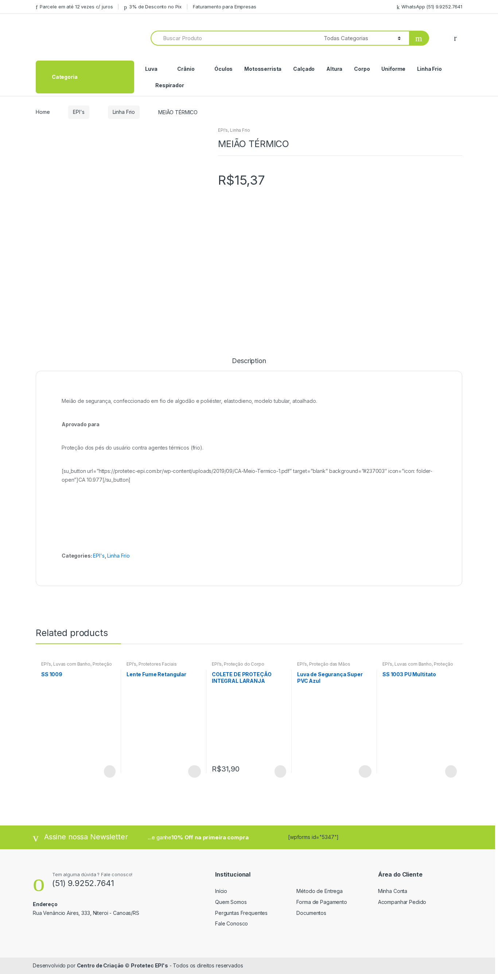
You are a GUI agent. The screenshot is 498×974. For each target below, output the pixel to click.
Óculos (223, 69)
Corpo (362, 69)
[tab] (249, 364)
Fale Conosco (231, 923)
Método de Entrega (319, 891)
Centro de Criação (100, 965)
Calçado (304, 69)
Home (43, 112)
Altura (334, 69)
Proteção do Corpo (244, 664)
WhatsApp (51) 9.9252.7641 (431, 6)
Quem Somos (231, 902)
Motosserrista (262, 69)
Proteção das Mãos (329, 664)
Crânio (185, 69)
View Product (109, 771)
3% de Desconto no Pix (155, 6)
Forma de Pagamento (321, 902)
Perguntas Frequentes (241, 913)
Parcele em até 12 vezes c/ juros (76, 6)
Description (249, 361)
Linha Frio (429, 69)
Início (221, 891)
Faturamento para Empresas (224, 6)
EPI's (78, 112)
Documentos (311, 913)
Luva (151, 69)
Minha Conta (392, 891)
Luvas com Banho (71, 664)
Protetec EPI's (149, 965)
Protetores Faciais (157, 664)
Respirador (169, 85)
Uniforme (393, 69)
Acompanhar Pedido (402, 902)
